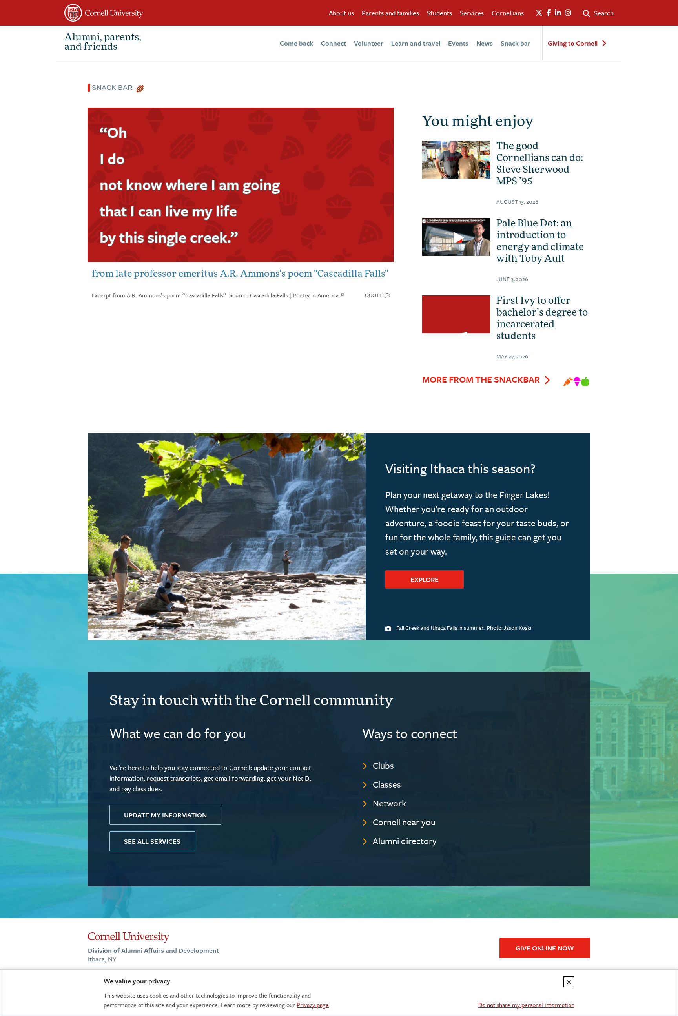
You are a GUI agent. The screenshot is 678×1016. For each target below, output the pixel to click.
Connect (333, 43)
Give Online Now (545, 948)
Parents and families (390, 13)
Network (389, 803)
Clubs (383, 765)
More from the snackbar (481, 379)
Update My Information (165, 815)
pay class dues (141, 788)
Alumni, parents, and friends (102, 42)
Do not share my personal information (526, 1004)
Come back (296, 43)
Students (439, 13)
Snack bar (515, 43)
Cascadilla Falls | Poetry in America (295, 295)
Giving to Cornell (573, 43)
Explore (424, 579)
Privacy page (313, 1004)
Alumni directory (405, 840)
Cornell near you (404, 821)
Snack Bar (114, 87)
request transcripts (174, 778)
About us (341, 13)
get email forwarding (234, 778)
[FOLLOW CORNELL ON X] (539, 12)
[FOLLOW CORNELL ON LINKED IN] (558, 12)
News (484, 43)
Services (472, 13)
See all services (152, 841)
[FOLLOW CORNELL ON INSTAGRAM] (568, 12)
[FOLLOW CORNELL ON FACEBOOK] (549, 12)
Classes (387, 784)
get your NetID (288, 778)
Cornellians (508, 13)
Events (458, 43)
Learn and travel (415, 43)
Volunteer (368, 43)
